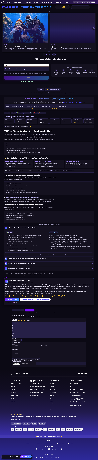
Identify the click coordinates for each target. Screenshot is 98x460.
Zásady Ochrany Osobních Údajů (44, 443)
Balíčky (36, 2)
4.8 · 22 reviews (52, 89)
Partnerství (53, 407)
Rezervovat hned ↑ (25, 456)
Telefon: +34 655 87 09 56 (76, 389)
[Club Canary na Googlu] (61, 449)
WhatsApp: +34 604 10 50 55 (77, 392)
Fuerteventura (14, 395)
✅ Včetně (19, 112)
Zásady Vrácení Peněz (59, 443)
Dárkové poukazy (34, 395)
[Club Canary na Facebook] (46, 449)
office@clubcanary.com (76, 395)
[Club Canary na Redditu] (58, 449)
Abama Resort (72, 416)
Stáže (51, 401)
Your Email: (44, 345)
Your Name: (15, 345)
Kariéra (52, 404)
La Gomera (13, 401)
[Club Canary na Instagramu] (36, 449)
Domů (8, 2)
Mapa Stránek (70, 443)
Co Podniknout (17, 2)
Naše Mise (52, 383)
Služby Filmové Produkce (36, 392)
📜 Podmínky (42, 112)
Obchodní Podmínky (29, 443)
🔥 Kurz (13, 112)
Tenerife (13, 386)
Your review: (15, 353)
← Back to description (18, 310)
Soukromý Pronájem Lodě (37, 389)
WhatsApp (21, 275)
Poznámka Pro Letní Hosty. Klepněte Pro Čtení (49, 436)
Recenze (52, 395)
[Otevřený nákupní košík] (95, 2)
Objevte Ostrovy (16, 380)
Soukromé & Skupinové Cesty (37, 381)
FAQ (71, 386)
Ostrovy (67, 2)
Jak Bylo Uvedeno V (16, 414)
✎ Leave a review (29, 310)
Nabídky (28, 2)
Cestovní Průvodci (46, 2)
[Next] (54, 54)
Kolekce (52, 386)
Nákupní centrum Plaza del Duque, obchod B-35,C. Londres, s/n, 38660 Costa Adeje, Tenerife (77, 400)
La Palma (13, 398)
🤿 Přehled (7, 112)
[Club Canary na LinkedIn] (49, 449)
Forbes (13, 416)
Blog (51, 398)
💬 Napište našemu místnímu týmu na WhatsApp (35, 299)
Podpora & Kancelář (76, 380)
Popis (40, 89)
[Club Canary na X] (52, 449)
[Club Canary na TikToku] (43, 449)
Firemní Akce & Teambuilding (37, 386)
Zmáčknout (53, 392)
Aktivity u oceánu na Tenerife (41, 93)
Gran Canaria (14, 389)
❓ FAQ (35, 112)
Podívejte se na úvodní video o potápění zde (73, 102)
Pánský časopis (21, 416)
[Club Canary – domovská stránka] (3, 2)
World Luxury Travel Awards (34, 416)
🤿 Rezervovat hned (12, 299)
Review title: (15, 349)
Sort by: (14, 338)
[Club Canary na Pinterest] (55, 449)
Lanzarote (13, 392)
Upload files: (25, 360)
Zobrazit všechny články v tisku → (18, 419)
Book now (26, 77)
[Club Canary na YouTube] (40, 449)
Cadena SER (64, 416)
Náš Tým (52, 389)
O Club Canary (54, 380)
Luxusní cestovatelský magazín (51, 416)
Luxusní (58, 2)
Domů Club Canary (16, 383)
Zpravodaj (52, 410)
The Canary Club (34, 383)
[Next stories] (93, 28)
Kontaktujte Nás (74, 383)
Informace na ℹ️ (27, 112)
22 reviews (83, 7)
